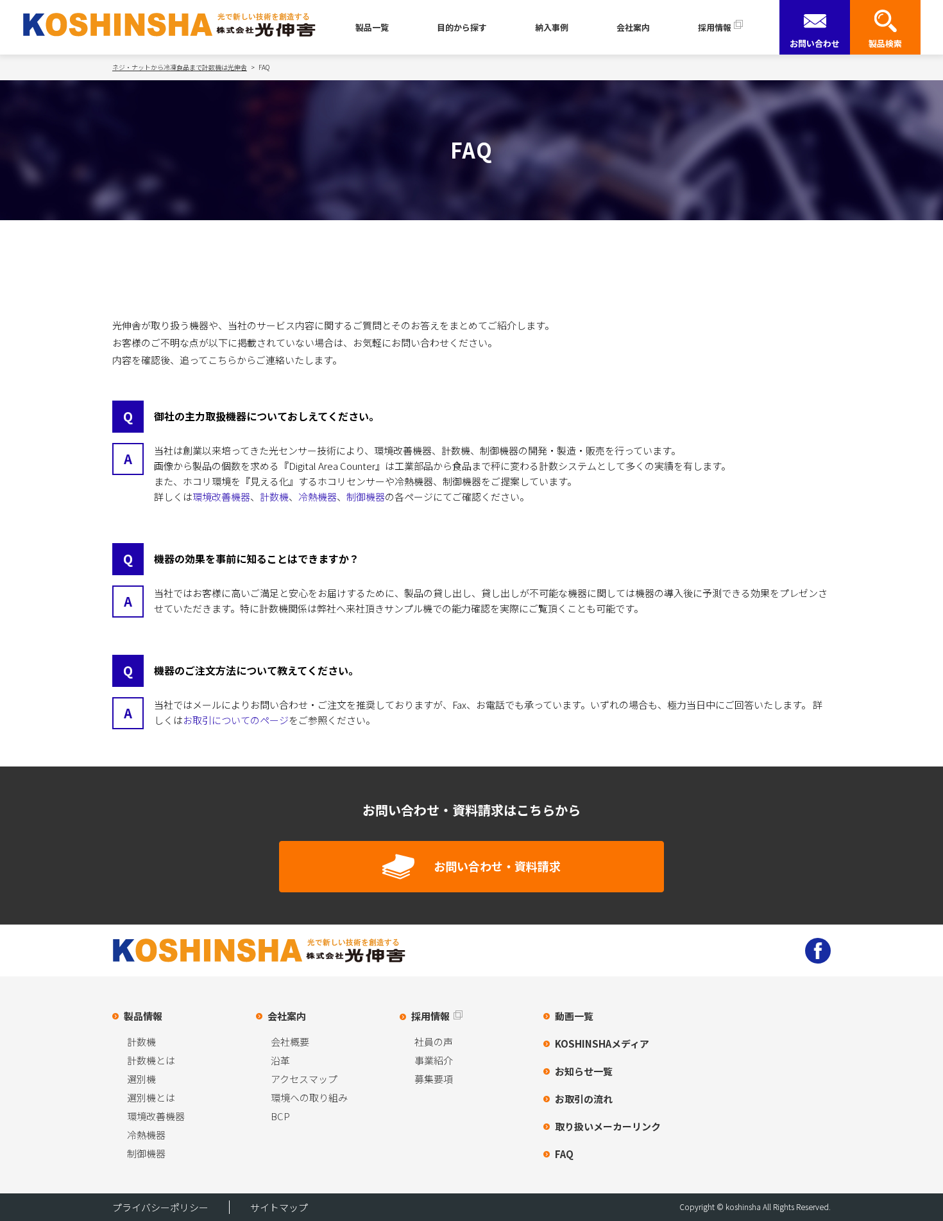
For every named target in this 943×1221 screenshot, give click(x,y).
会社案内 (633, 27)
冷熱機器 (317, 496)
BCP (280, 1116)
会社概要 (290, 1041)
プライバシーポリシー (160, 1207)
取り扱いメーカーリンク (608, 1126)
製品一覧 (372, 27)
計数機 (274, 496)
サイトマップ (279, 1207)
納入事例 (551, 27)
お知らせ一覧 (584, 1071)
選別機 (141, 1079)
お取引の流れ (584, 1098)
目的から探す (462, 27)
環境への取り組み (309, 1097)
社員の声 (433, 1041)
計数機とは (151, 1060)
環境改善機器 (221, 496)
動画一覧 (574, 1016)
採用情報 (714, 27)
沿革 (280, 1060)
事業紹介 (433, 1060)
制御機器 (365, 496)
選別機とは (151, 1097)
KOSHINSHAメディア (602, 1043)
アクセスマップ (304, 1079)
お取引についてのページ (236, 720)
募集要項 (433, 1079)
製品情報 (143, 1016)
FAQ (564, 1154)
